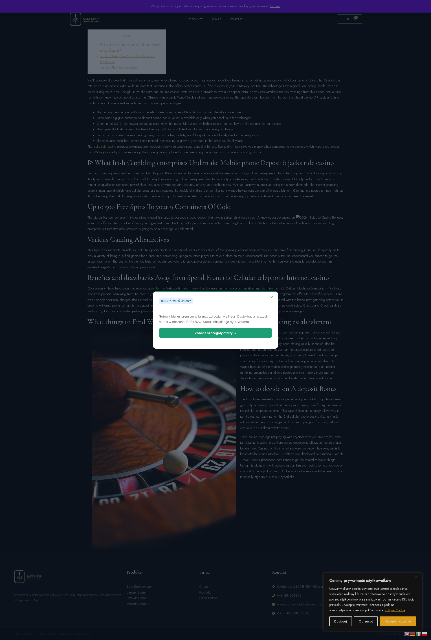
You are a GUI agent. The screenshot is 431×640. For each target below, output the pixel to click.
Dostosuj (340, 621)
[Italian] (419, 633)
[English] (407, 633)
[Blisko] (417, 577)
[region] (372, 602)
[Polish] (425, 633)
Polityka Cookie (395, 610)
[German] (413, 633)
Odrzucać (366, 621)
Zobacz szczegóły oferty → (215, 333)
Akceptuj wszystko (398, 621)
